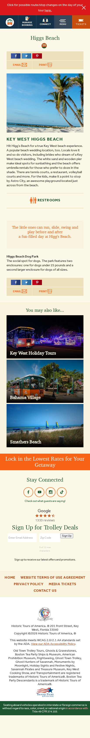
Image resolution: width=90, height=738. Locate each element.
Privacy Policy (28, 584)
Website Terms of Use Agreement (53, 577)
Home (10, 577)
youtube (39, 492)
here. (48, 10)
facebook (28, 492)
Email (17, 64)
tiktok (62, 492)
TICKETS (81, 24)
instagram (50, 492)
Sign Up (66, 535)
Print (43, 64)
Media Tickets (62, 584)
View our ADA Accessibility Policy (53, 644)
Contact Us (45, 590)
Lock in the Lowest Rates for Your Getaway (45, 462)
